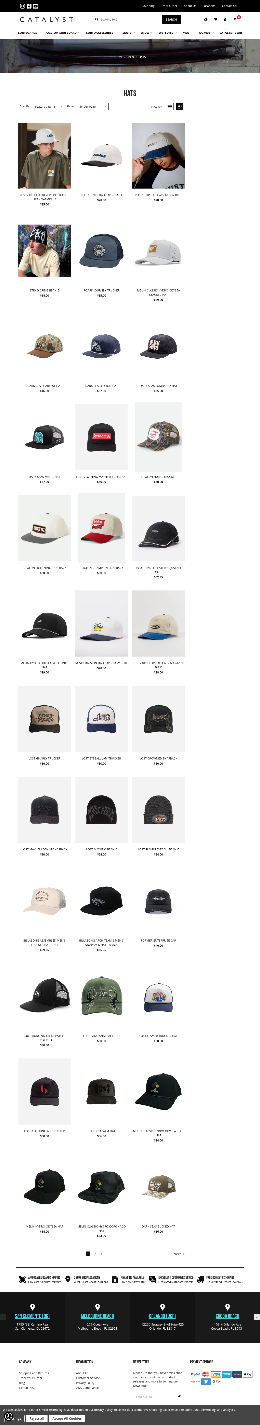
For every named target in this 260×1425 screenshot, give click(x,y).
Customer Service (88, 1378)
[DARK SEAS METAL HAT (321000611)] (44, 437)
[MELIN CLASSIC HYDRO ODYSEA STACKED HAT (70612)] (158, 251)
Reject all (36, 1418)
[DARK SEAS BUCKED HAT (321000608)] (158, 1187)
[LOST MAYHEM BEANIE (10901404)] (101, 810)
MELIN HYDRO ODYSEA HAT (44, 1226)
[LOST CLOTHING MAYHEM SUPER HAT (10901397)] (101, 437)
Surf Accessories (100, 33)
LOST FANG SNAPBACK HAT (101, 1036)
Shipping (148, 6)
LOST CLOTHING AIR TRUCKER (44, 1131)
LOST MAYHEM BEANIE (101, 849)
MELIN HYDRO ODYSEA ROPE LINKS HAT (44, 665)
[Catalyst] (46, 19)
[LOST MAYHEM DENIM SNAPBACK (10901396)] (44, 810)
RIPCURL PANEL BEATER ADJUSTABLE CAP (158, 570)
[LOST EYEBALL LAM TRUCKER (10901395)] (101, 719)
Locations (209, 6)
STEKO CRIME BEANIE (44, 290)
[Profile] (225, 19)
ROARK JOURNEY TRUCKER (101, 290)
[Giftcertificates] (206, 19)
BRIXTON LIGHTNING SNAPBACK (44, 568)
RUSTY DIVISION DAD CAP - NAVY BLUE (101, 663)
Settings (14, 1418)
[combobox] (130, 19)
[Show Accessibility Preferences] (8, 1416)
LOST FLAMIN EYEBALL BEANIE (158, 849)
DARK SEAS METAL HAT (44, 477)
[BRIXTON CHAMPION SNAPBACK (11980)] (101, 528)
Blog (22, 1383)
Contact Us (229, 6)
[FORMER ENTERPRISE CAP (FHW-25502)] (158, 901)
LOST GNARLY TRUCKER (44, 758)
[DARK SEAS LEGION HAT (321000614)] (101, 346)
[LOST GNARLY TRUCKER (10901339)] (44, 719)
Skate (127, 33)
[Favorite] (216, 19)
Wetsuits (166, 33)
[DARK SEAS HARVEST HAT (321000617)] (44, 346)
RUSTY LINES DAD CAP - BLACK (101, 195)
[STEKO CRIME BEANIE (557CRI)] (44, 251)
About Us (190, 6)
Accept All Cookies (67, 1418)
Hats (142, 57)
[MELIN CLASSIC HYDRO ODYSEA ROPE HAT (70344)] (158, 1091)
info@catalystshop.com (52, 3)
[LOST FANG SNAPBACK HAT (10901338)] (101, 996)
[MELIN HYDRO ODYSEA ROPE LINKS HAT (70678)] (44, 623)
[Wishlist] (48, 187)
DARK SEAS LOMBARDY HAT (158, 386)
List (170, 106)
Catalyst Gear (230, 33)
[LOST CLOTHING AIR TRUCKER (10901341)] (44, 1091)
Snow (145, 33)
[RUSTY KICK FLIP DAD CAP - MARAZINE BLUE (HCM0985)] (158, 623)
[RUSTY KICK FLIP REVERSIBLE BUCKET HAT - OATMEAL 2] (44, 155)
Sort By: (25, 106)
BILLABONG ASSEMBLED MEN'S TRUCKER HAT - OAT (44, 942)
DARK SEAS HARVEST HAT (44, 386)
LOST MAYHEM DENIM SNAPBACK (44, 849)
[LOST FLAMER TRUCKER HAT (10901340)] (158, 996)
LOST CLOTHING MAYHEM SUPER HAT (101, 477)
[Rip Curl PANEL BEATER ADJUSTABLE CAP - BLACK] (158, 528)
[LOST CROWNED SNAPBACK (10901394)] (158, 719)
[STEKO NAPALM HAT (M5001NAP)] (101, 1091)
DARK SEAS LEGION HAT (101, 386)
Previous (3, 1317)
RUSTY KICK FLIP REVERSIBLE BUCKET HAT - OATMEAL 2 (45, 197)
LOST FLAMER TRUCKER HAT (158, 1036)
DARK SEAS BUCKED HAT (158, 1226)
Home (118, 57)
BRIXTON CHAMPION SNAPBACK (101, 568)
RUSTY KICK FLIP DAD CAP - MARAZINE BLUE (158, 665)
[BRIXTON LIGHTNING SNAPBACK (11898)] (44, 528)
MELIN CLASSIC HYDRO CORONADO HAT (101, 1228)
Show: (70, 106)
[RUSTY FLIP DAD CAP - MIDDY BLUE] (158, 155)
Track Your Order (30, 1378)
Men (186, 33)
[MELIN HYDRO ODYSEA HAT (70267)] (44, 1187)
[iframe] (218, 1401)
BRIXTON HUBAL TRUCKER (158, 477)
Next (178, 1254)
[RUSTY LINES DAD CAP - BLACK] (101, 155)
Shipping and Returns (34, 1373)
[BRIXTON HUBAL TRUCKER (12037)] (158, 437)
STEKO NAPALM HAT (101, 1131)
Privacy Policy (85, 1383)
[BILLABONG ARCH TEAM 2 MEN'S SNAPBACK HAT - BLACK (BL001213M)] (101, 901)
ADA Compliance (87, 1388)
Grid (179, 106)
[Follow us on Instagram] (23, 6)
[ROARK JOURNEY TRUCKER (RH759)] (101, 251)
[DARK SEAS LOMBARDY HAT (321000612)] (158, 346)
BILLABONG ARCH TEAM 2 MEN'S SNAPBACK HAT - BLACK (101, 942)
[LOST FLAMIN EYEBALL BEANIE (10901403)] (158, 810)
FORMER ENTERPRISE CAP (158, 940)
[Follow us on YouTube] (36, 6)
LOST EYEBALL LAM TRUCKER (101, 758)
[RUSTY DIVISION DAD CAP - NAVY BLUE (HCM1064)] (101, 623)
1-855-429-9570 (45, 3)
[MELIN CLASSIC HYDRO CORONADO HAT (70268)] (101, 1187)
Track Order (169, 6)
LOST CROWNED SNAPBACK (158, 758)
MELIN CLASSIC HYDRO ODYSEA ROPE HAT (158, 1133)
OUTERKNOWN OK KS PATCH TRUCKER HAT (44, 1038)
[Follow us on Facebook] (30, 6)
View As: (156, 107)
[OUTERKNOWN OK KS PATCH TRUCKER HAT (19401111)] (44, 996)
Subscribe (180, 1396)
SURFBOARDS (28, 33)
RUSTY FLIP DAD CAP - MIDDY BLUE (158, 195)
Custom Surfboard (61, 33)
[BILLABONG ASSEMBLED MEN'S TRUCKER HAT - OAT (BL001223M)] (44, 901)
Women (204, 33)
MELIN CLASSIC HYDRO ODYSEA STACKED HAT (158, 292)
